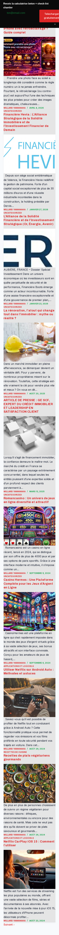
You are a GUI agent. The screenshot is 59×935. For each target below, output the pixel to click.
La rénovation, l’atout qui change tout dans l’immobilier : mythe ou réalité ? (29, 314)
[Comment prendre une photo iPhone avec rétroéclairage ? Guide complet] (30, 56)
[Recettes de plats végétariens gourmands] (30, 783)
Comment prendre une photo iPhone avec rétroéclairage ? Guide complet (26, 28)
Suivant (8, 924)
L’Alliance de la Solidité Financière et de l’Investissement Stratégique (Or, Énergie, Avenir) (29, 220)
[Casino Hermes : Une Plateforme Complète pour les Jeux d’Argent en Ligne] (30, 611)
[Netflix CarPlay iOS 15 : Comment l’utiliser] (30, 869)
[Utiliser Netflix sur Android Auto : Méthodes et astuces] (30, 697)
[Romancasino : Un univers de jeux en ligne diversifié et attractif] (30, 526)
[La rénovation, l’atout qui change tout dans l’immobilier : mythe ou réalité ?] (30, 342)
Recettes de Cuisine (15, 752)
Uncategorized (13, 111)
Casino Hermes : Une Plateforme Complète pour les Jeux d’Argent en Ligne (28, 583)
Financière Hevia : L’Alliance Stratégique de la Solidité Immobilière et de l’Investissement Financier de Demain (26, 122)
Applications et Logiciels (19, 666)
